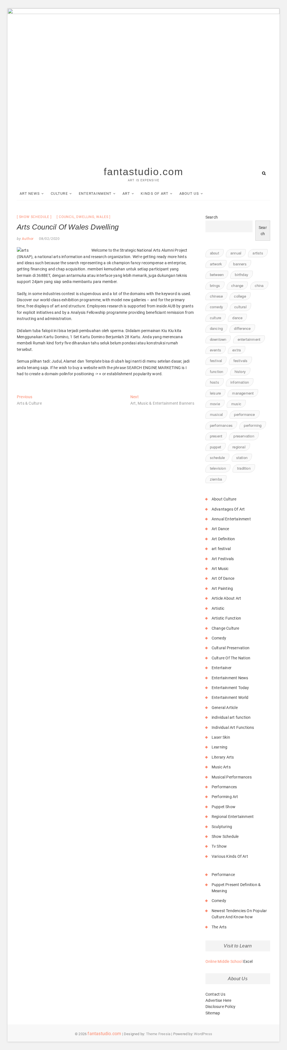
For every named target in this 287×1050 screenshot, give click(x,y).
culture (215, 317)
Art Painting (222, 588)
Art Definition (223, 539)
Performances (224, 787)
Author (27, 239)
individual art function (231, 717)
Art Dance (220, 529)
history (240, 371)
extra (236, 350)
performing (252, 425)
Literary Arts (223, 757)
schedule (217, 457)
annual (235, 253)
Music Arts (221, 767)
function (216, 371)
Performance (223, 874)
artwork (216, 263)
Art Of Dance (223, 578)
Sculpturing (222, 826)
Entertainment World (230, 697)
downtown (218, 339)
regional (239, 446)
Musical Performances (232, 777)
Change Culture (225, 628)
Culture (59, 193)
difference (242, 328)
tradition (244, 468)
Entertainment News (230, 678)
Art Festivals (223, 559)
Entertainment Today (230, 687)
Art (126, 193)
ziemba (216, 479)
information (239, 382)
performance (244, 414)
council (67, 217)
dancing (216, 328)
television (218, 468)
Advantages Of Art (228, 509)
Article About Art (226, 598)
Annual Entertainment (231, 519)
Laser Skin (221, 737)
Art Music (220, 568)
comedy (216, 306)
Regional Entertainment (233, 816)
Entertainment (95, 193)
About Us (189, 193)
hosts (214, 382)
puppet (215, 446)
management (243, 393)
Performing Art (225, 796)
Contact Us (215, 994)
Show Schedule (34, 217)
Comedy (219, 638)
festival (216, 360)
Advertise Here (218, 1000)
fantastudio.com (143, 171)
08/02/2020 (49, 239)
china (259, 285)
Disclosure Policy (220, 1006)
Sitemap (212, 1013)
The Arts (219, 927)
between (217, 274)
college (240, 296)
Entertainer (222, 668)
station (241, 457)
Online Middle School (223, 961)
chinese (216, 296)
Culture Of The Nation (231, 658)
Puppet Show (223, 807)
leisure (215, 393)
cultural (240, 306)
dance (237, 317)
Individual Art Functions (233, 727)
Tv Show (219, 846)
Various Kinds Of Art (230, 856)
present (216, 436)
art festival (221, 548)
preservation (243, 436)
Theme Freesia (158, 1034)
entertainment (249, 339)
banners (239, 263)
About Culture (224, 499)
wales (102, 217)
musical (216, 414)
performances (221, 425)
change (237, 285)
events (215, 350)
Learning (220, 747)
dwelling (85, 217)
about (214, 253)
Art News (30, 193)
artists (258, 253)
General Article (225, 707)
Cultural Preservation (230, 648)
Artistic (218, 608)
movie (215, 403)
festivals (240, 360)
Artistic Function (226, 618)
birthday (241, 274)
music (236, 403)
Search (211, 217)
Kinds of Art (154, 193)
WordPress (203, 1034)
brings (215, 285)
